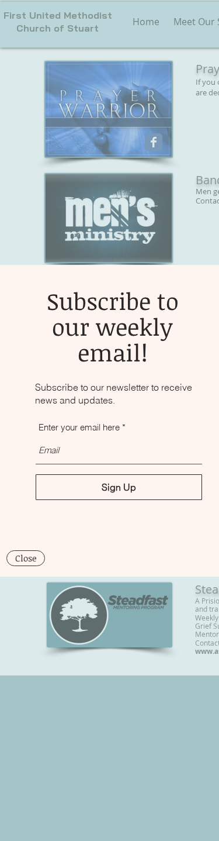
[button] (25, 558)
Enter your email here (79, 427)
